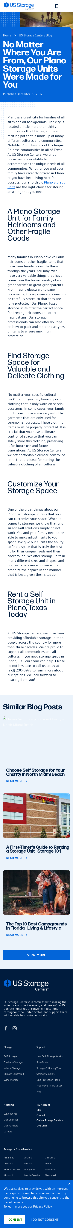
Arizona (28, 1157)
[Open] (67, 6)
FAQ (38, 1091)
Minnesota (51, 1169)
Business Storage (13, 1062)
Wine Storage (11, 1079)
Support (40, 1047)
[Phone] (55, 6)
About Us (9, 1104)
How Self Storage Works (49, 1056)
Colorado (8, 1163)
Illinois (48, 1163)
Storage (8, 1047)
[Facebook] (6, 1029)
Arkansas (9, 1157)
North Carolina (32, 1175)
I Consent (14, 1220)
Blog (38, 1110)
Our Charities (11, 1119)
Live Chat (41, 1125)
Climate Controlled (14, 1074)
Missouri (8, 1175)
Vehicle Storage (12, 1068)
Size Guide (42, 1062)
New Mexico (51, 1175)
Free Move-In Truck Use (49, 1085)
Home (7, 35)
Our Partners (11, 1125)
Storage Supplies (45, 1074)
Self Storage (10, 1056)
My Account (43, 1104)
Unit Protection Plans (48, 1079)
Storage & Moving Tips (48, 1068)
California (50, 1157)
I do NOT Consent (44, 1220)
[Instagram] (15, 1029)
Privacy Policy (42, 1206)
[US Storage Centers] (36, 985)
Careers (8, 1131)
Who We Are (10, 1114)
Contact (40, 1115)
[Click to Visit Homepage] (18, 6)
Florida (28, 1163)
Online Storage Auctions (49, 1120)
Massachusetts (12, 1169)
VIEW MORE (36, 955)
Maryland (29, 1169)
